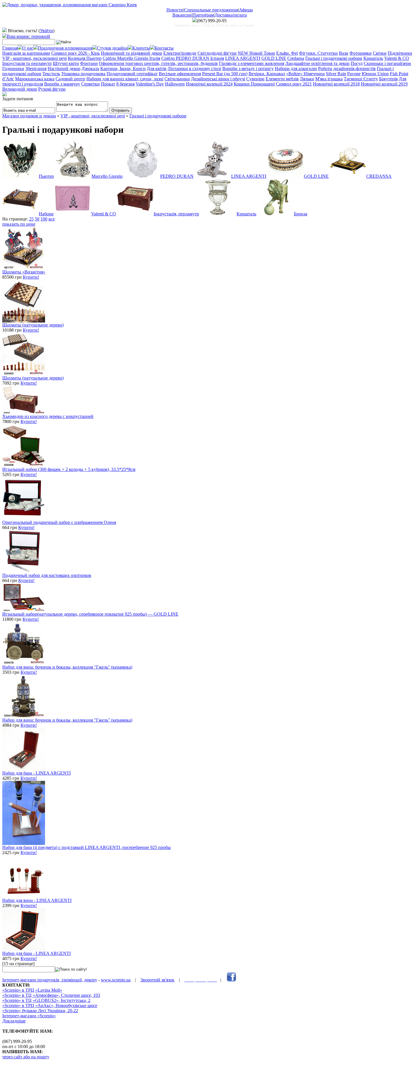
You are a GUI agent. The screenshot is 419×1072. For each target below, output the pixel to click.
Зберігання (35, 68)
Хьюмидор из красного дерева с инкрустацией (47, 416)
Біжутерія (388, 78)
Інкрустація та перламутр (27, 63)
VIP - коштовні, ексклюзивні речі (34, 58)
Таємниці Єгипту (361, 78)
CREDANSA (379, 176)
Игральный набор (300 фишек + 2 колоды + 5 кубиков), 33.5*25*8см (68, 469)
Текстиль (51, 73)
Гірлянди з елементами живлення (251, 63)
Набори (46, 213)
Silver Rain (336, 73)
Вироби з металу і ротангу (248, 68)
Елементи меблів (282, 78)
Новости (174, 9)
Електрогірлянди (179, 53)
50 (37, 219)
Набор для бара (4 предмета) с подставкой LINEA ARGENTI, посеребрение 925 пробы (86, 847)
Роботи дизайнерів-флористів (347, 68)
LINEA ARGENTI (242, 58)
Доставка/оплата (231, 15)
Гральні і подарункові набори (333, 58)
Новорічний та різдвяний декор (131, 53)
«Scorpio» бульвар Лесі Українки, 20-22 (40, 1010)
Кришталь (373, 58)
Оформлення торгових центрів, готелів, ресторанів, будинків (158, 63)
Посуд (357, 63)
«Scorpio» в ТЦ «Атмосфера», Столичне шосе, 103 (51, 995)
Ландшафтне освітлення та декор (317, 63)
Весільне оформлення (180, 73)
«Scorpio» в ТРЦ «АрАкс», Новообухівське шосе (49, 1005)
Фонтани (89, 63)
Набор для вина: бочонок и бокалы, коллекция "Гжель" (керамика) (67, 667)
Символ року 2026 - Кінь (75, 53)
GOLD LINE (273, 58)
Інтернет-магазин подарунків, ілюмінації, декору (49, 979)
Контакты (164, 48)
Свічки (380, 53)
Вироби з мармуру (62, 83)
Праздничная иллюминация (65, 48)
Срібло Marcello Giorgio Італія (131, 58)
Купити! (31, 277)
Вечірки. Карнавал (267, 73)
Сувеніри (255, 78)
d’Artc (8, 78)
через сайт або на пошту (25, 1056)
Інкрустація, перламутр (176, 213)
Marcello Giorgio (107, 176)
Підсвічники (400, 53)
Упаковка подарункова (83, 73)
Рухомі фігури (52, 89)
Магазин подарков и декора (29, 115)
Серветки (90, 83)
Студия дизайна (112, 48)
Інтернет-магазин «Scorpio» (29, 1015)
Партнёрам (203, 15)
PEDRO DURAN (177, 176)
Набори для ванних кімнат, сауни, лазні (124, 78)
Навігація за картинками (26, 53)
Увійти (46, 30)
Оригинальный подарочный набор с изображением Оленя (59, 522)
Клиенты (141, 48)
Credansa (295, 58)
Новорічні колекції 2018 (336, 83)
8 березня (125, 83)
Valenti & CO (396, 58)
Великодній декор (19, 89)
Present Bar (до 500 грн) (224, 73)
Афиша (246, 9)
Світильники (177, 78)
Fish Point (399, 73)
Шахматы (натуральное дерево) (33, 324)
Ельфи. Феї (287, 53)
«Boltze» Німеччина (305, 73)
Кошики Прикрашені (254, 83)
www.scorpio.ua (116, 979)
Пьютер (46, 176)
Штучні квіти (66, 63)
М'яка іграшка (329, 78)
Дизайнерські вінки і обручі (218, 78)
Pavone (354, 73)
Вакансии (182, 15)
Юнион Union (375, 73)
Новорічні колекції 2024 (209, 83)
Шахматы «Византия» (23, 271)
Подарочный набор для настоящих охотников (46, 575)
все (51, 219)
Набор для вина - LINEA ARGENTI (37, 900)
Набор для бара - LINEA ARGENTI (36, 773)
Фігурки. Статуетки (318, 53)
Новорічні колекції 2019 (384, 83)
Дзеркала (90, 68)
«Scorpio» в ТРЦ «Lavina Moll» (32, 990)
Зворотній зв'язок (157, 979)
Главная (10, 48)
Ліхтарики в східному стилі (194, 68)
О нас (27, 48)
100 (43, 219)
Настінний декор (64, 68)
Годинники (13, 68)
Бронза (300, 213)
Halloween (175, 83)
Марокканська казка (34, 78)
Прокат (108, 83)
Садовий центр (70, 78)
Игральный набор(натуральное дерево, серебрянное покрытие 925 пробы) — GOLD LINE (90, 614)
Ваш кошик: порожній (28, 36)
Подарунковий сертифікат (132, 73)
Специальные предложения (211, 9)
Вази (343, 53)
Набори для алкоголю (296, 68)
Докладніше (14, 1020)
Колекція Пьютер (84, 58)
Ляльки (307, 78)
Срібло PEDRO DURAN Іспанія (192, 58)
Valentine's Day (150, 83)
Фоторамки (360, 53)
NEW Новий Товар (256, 53)
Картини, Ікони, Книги (123, 68)
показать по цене (18, 224)
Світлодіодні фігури (217, 53)
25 (31, 219)
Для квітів (156, 68)
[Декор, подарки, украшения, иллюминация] (69, 4)
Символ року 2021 (294, 83)
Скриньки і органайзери (387, 63)
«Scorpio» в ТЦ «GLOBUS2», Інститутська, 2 (46, 1000)
